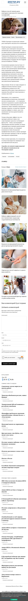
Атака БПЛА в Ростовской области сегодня (13, 548)
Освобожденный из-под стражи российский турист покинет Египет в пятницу (14, 518)
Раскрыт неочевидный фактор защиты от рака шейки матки (14, 297)
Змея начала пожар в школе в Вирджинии (11, 575)
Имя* (3, 332)
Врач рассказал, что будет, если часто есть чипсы (12, 434)
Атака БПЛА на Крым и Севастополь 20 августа (14, 528)
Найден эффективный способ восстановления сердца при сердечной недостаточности (11, 218)
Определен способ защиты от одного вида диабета (13, 271)
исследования (11, 156)
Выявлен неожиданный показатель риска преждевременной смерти (13, 245)
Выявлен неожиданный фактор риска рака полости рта (14, 191)
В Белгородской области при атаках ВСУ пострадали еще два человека (13, 557)
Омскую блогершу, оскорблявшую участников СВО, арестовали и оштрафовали (12, 538)
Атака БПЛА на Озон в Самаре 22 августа (13, 491)
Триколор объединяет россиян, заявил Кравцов (14, 396)
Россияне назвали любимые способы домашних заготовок (13, 443)
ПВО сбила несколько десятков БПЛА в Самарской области (14, 482)
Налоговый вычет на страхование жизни (13, 425)
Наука (12, 153)
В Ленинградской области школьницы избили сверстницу (14, 499)
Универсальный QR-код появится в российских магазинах (13, 405)
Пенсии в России (7, 458)
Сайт (3, 343)
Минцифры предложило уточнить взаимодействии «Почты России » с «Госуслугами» (13, 415)
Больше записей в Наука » (20, 166)
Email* (3, 337)
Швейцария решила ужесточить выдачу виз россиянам (12, 566)
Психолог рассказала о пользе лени (13, 451)
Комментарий (4, 315)
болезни (4, 156)
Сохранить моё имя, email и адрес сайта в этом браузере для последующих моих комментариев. (14, 351)
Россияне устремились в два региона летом (13, 509)
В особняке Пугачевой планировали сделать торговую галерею (13, 466)
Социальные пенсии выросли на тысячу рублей (12, 387)
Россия (17, 156)
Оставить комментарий (7, 391)
